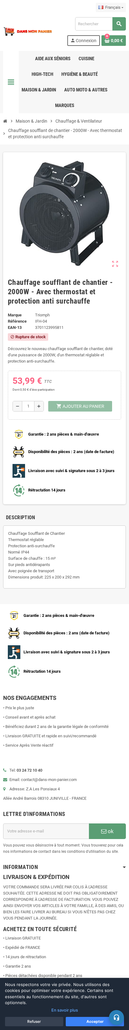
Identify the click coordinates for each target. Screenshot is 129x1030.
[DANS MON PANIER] (27, 31)
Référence (17, 321)
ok (110, 831)
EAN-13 (15, 327)
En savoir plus (64, 1010)
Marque (15, 315)
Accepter (95, 1021)
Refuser (34, 1021)
